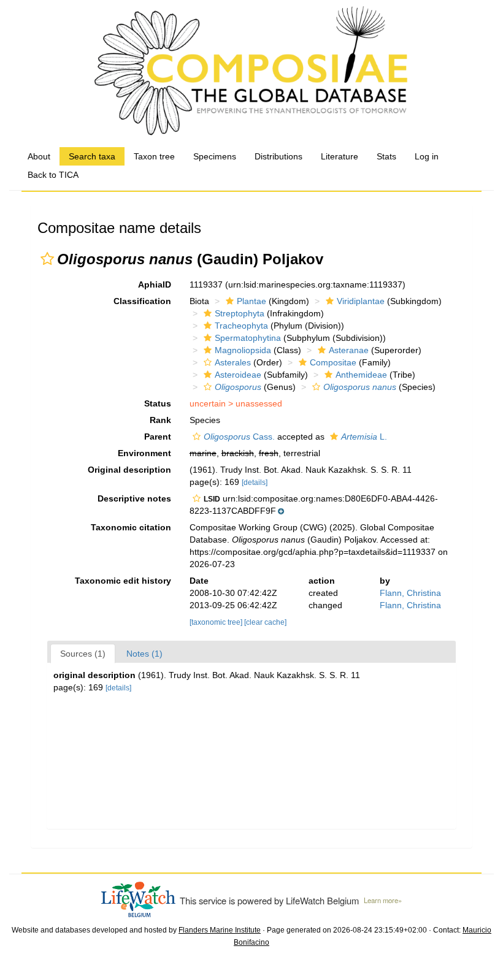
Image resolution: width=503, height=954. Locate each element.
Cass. (239, 436)
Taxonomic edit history (123, 581)
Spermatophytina (248, 338)
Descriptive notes (134, 498)
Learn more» (383, 900)
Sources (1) (83, 653)
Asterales (233, 362)
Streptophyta (239, 313)
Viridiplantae (361, 301)
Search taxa (92, 156)
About (39, 156)
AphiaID (154, 284)
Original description (129, 470)
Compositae (333, 362)
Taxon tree (154, 156)
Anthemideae (361, 375)
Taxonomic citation (131, 527)
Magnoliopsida (243, 350)
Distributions (278, 156)
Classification (142, 301)
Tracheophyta (241, 325)
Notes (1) (144, 653)
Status (157, 403)
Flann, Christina (410, 593)
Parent (157, 436)
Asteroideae (238, 375)
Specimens (214, 156)
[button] (47, 258)
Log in (427, 156)
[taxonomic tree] (217, 622)
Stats (386, 156)
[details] (254, 482)
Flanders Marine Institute (220, 930)
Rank (160, 420)
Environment (144, 453)
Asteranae (349, 350)
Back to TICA (53, 175)
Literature (339, 156)
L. (364, 436)
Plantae (251, 301)
